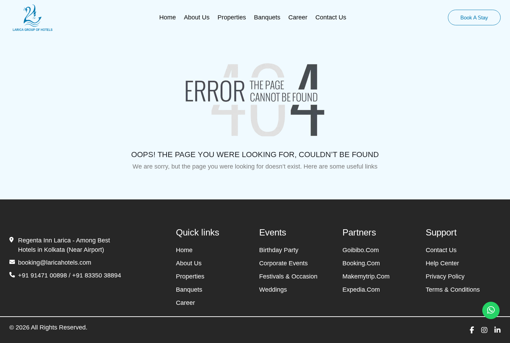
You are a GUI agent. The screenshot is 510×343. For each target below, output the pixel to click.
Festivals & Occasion (288, 276)
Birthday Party (278, 250)
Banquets (267, 17)
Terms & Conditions (453, 289)
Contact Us (330, 17)
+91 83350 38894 (96, 275)
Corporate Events (283, 263)
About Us (197, 17)
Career (297, 17)
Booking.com (361, 263)
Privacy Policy (445, 276)
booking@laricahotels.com (54, 262)
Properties (232, 17)
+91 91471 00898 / (45, 275)
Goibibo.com (360, 250)
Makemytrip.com (366, 276)
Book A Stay (474, 17)
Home (167, 17)
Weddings (273, 289)
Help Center (442, 263)
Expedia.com (361, 289)
